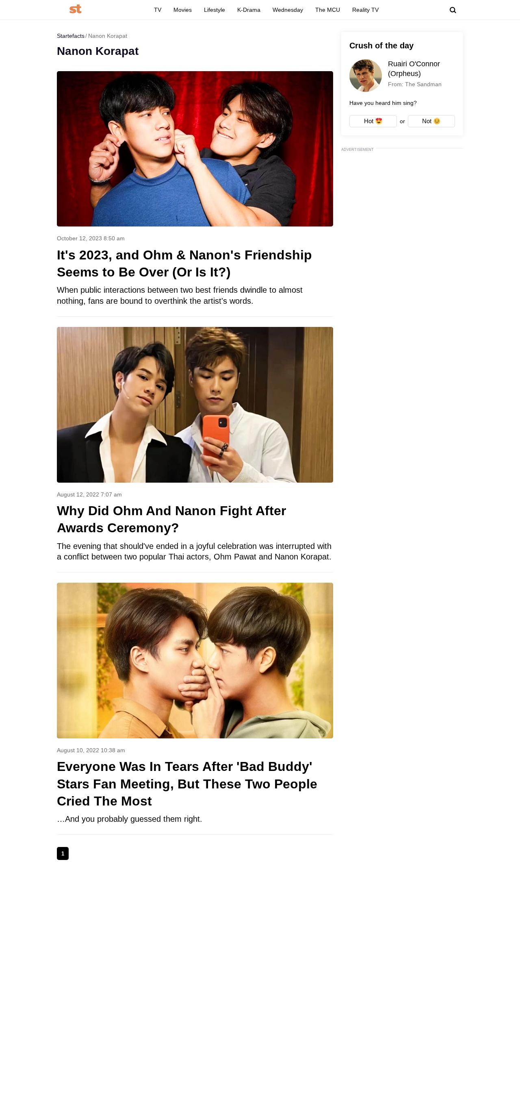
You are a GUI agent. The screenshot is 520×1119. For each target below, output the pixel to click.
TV (157, 10)
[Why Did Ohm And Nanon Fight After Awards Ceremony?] (195, 449)
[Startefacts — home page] (75, 9)
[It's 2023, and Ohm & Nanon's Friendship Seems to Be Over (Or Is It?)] (195, 193)
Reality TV (365, 10)
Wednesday (288, 10)
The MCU (327, 10)
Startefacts (70, 36)
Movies (182, 10)
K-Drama (248, 10)
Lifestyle (214, 10)
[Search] (453, 10)
